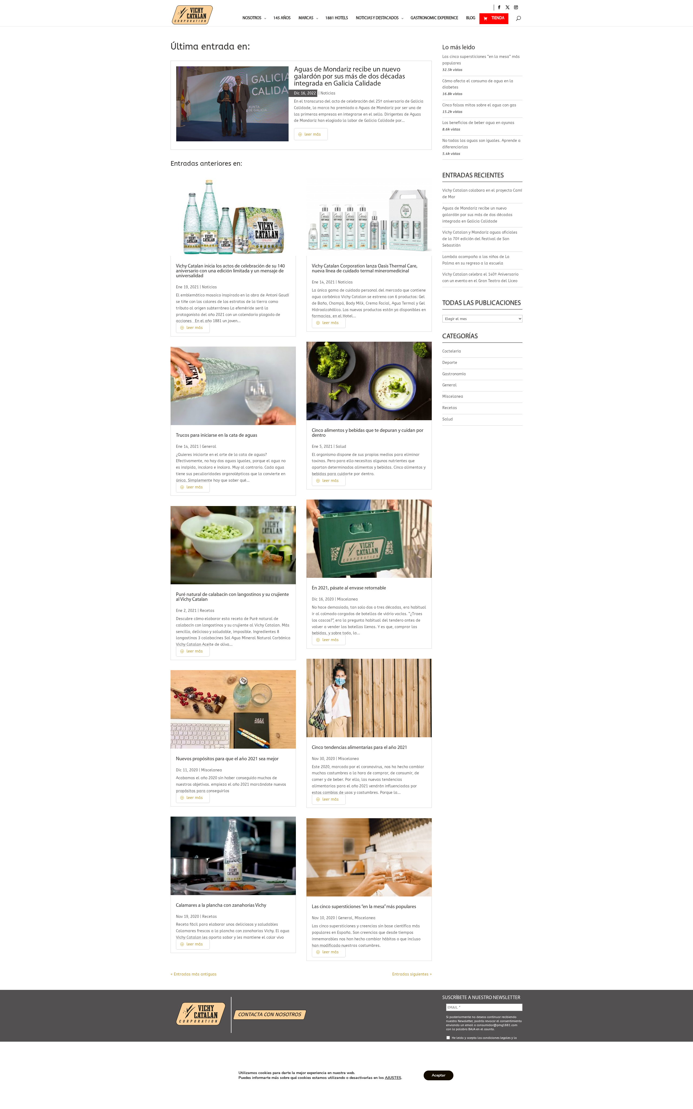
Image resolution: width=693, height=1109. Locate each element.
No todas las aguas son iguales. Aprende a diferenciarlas (481, 143)
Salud (341, 446)
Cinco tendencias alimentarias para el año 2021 (360, 747)
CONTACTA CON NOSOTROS (270, 1014)
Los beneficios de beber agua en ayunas (478, 122)
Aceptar (438, 1075)
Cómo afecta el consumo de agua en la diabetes (477, 84)
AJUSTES (393, 1077)
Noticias (328, 93)
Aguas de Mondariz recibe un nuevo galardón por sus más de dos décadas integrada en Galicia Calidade (349, 76)
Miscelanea (211, 770)
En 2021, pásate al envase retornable (349, 588)
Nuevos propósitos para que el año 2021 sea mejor (227, 759)
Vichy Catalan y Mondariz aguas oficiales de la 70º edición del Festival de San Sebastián (479, 239)
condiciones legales (497, 1038)
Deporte (449, 362)
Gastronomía (454, 374)
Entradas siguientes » (412, 974)
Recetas (207, 610)
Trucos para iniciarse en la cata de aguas (216, 435)
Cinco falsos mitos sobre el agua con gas (479, 105)
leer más (313, 134)
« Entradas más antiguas (194, 974)
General (209, 446)
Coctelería (451, 351)
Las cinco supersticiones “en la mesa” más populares (364, 907)
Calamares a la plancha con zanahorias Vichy (221, 905)
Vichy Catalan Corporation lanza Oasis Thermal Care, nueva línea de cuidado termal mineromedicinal (364, 269)
